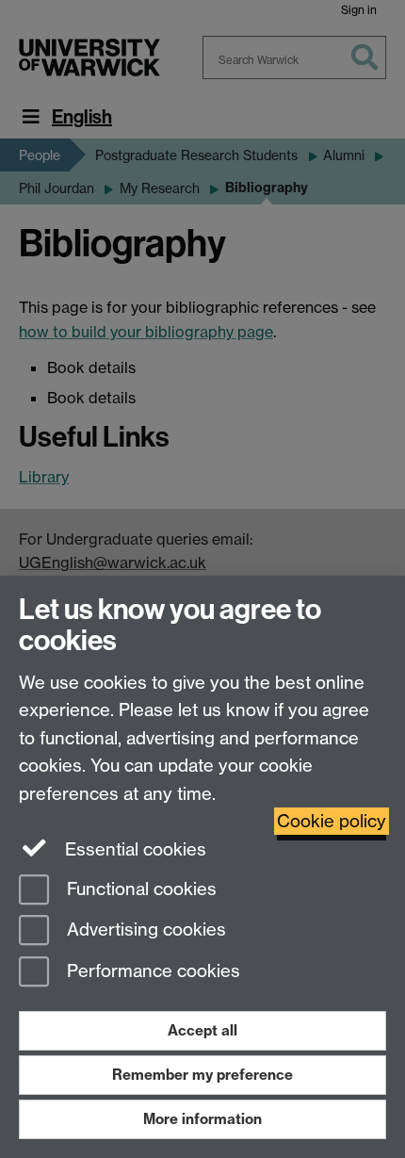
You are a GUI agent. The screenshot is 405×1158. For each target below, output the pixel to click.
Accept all (202, 1030)
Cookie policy (331, 821)
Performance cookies (151, 972)
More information (202, 1119)
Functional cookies (139, 889)
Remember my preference (202, 1075)
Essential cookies (133, 849)
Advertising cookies (144, 930)
